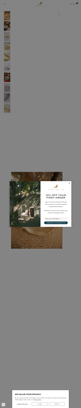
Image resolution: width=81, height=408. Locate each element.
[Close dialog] (69, 183)
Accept (40, 404)
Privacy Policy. (38, 400)
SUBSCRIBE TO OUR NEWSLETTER (56, 223)
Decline (57, 404)
